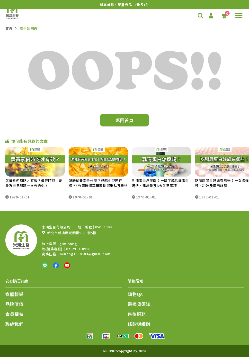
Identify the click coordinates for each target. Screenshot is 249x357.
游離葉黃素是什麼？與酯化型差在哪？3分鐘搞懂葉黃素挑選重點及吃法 (98, 183)
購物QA (135, 294)
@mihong (68, 243)
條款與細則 (139, 324)
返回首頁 (125, 120)
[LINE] (45, 265)
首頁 (8, 28)
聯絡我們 (14, 324)
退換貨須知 (139, 304)
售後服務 (137, 314)
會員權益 (14, 314)
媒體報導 (14, 294)
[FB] (56, 265)
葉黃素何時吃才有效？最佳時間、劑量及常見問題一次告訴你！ (33, 183)
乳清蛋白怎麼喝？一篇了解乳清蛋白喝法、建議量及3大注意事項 (160, 183)
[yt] (67, 265)
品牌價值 (14, 304)
